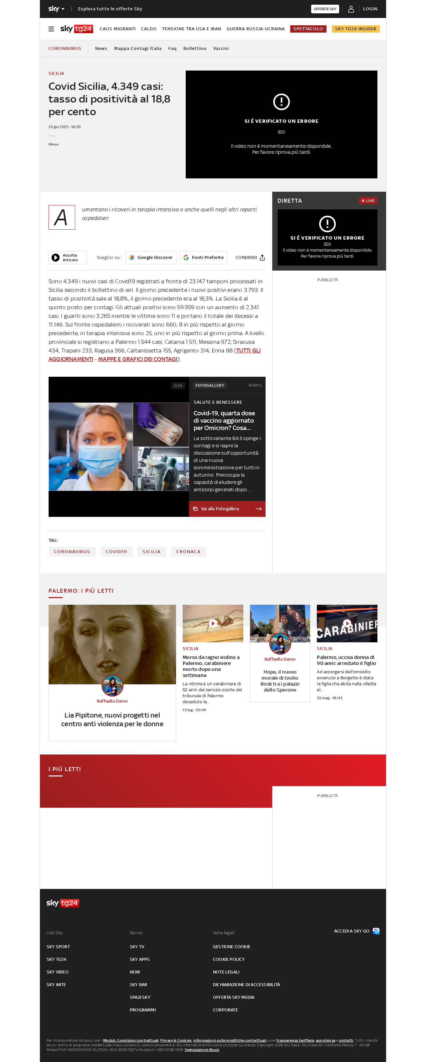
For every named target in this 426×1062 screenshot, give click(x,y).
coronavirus (72, 551)
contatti (346, 1040)
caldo (149, 28)
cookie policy (229, 959)
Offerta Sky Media (233, 997)
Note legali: (224, 932)
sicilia (152, 551)
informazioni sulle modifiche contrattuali (230, 1040)
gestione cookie (231, 946)
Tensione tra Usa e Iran (191, 28)
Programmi (143, 1009)
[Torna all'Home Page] (77, 29)
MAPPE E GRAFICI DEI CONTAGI (137, 359)
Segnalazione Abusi (202, 1049)
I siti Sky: (55, 932)
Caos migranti (118, 28)
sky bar (138, 984)
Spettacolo (308, 28)
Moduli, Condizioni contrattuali (131, 1040)
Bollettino (195, 48)
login (370, 8)
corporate (225, 1009)
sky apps (140, 959)
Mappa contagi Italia (138, 48)
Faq (172, 48)
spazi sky (140, 997)
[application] (68, 257)
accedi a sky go (351, 931)
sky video (58, 971)
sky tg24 (57, 959)
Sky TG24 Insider (355, 28)
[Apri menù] (51, 29)
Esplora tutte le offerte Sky (110, 8)
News (101, 48)
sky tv (137, 946)
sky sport (58, 946)
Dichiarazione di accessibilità (246, 984)
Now (135, 971)
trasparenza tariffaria (295, 1040)
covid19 (116, 551)
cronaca (188, 551)
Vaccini (221, 48)
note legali (226, 971)
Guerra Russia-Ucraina (256, 28)
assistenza (325, 1040)
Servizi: (137, 932)
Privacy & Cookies (176, 1040)
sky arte (56, 984)
